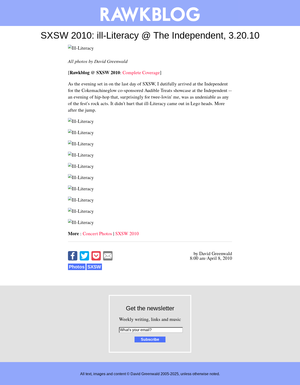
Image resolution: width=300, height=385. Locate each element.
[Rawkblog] (150, 13)
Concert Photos (97, 233)
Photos (77, 266)
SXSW (94, 266)
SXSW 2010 (127, 233)
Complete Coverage (141, 72)
